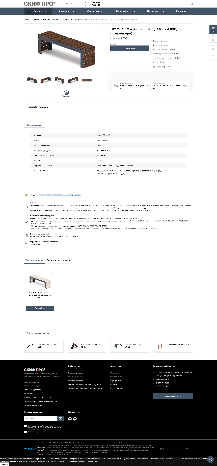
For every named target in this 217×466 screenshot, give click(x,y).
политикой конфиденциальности (39, 429)
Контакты (181, 11)
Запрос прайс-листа (173, 396)
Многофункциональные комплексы (37, 397)
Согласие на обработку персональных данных (85, 388)
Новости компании (117, 377)
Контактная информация (164, 366)
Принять (4, 464)
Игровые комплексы (31, 382)
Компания (64, 11)
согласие (57, 426)
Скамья (172, 49)
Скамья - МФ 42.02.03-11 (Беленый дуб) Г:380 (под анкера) (40, 295)
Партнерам (152, 11)
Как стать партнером (76, 381)
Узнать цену (129, 48)
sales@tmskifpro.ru (163, 379)
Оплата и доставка (75, 373)
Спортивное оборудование (34, 386)
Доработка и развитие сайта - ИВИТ (176, 449)
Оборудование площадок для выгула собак (40, 401)
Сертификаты (115, 381)
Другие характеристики (161, 67)
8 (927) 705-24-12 (92, 2)
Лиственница (29, 394)
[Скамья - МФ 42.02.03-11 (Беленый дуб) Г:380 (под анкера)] (40, 280)
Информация (122, 11)
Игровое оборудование (32, 390)
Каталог (38, 11)
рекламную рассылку (49, 432)
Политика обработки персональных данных (84, 385)
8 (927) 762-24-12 (92, 5)
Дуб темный (163, 45)
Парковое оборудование (33, 405)
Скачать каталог (116, 388)
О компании (115, 366)
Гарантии (113, 385)
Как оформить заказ (76, 377)
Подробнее (40, 308)
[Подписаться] (60, 418)
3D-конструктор (94, 11)
